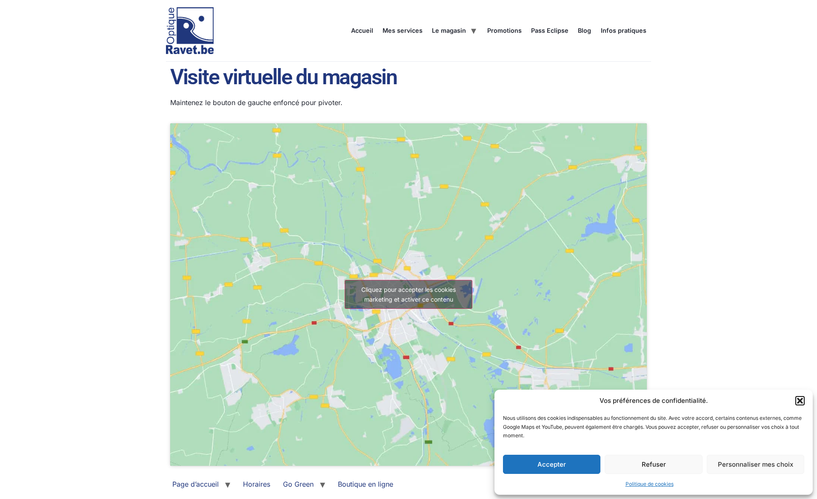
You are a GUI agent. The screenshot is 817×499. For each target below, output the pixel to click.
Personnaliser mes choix (755, 464)
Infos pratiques (623, 30)
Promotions (504, 30)
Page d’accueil (195, 484)
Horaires (256, 484)
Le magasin (449, 30)
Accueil (362, 30)
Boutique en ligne (365, 484)
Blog (584, 30)
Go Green (298, 484)
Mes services (403, 30)
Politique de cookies (650, 484)
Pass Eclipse (549, 30)
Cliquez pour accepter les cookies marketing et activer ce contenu (408, 294)
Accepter (551, 464)
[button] (800, 400)
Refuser (654, 464)
